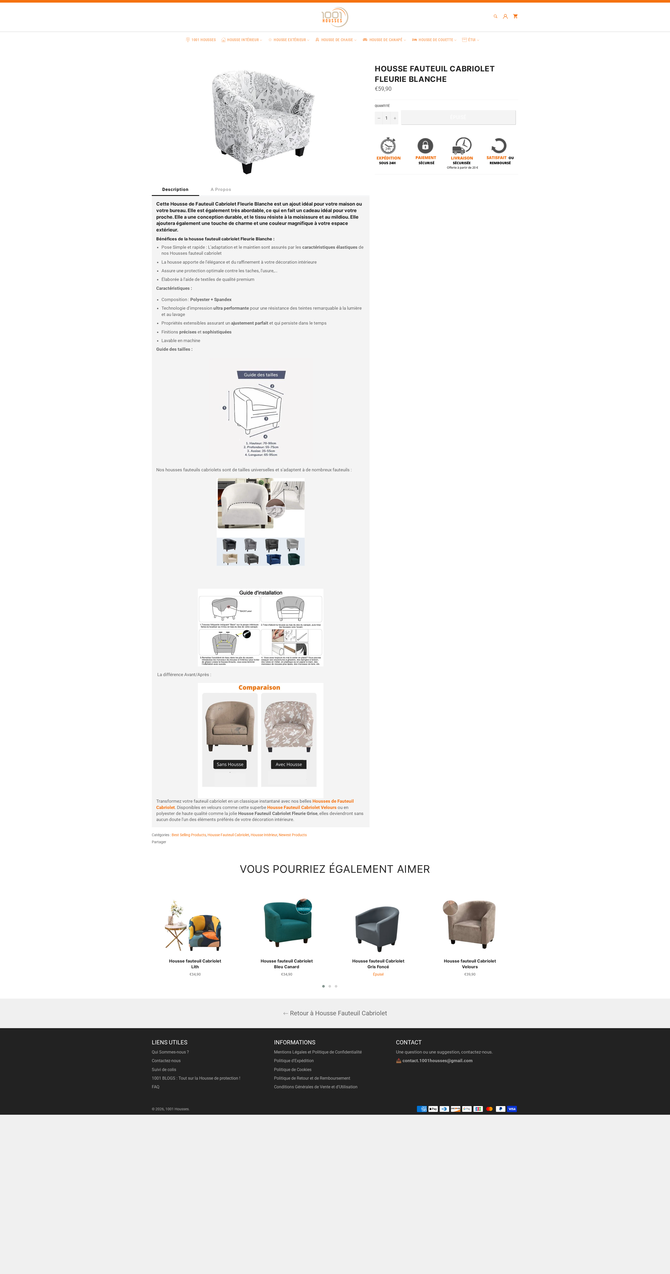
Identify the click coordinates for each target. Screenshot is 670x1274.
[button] (323, 986)
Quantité (382, 106)
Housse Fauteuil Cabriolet (228, 835)
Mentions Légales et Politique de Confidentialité (318, 1052)
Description (175, 189)
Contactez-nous (166, 1060)
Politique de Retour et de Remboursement (312, 1078)
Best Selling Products (189, 835)
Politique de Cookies (292, 1069)
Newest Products (293, 835)
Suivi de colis (164, 1069)
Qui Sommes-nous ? (170, 1052)
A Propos (221, 189)
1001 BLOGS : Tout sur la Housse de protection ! (196, 1078)
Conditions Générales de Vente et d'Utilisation (316, 1086)
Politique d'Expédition (294, 1060)
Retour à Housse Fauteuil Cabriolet (337, 1013)
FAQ (155, 1086)
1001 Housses (177, 1109)
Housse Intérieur (264, 835)
